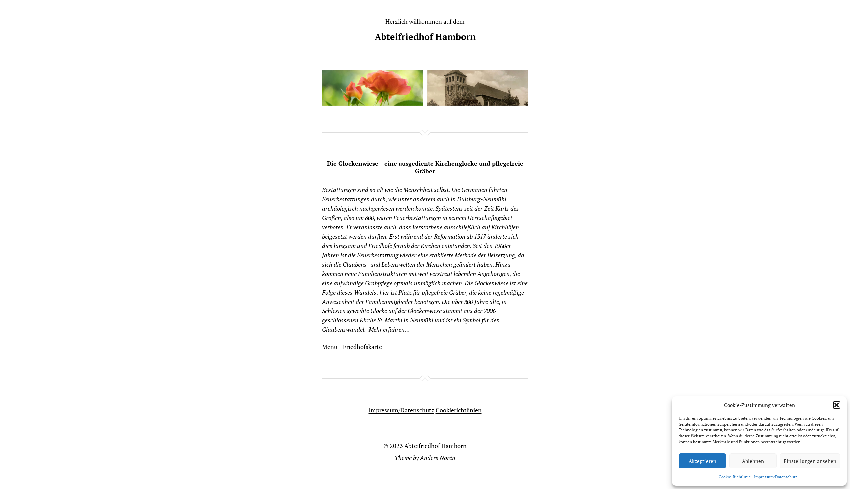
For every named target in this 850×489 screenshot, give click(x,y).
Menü (329, 347)
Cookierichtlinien (459, 410)
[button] (836, 405)
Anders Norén (437, 458)
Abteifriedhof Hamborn (425, 37)
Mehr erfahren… (389, 329)
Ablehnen (753, 461)
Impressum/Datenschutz (775, 476)
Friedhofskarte (362, 347)
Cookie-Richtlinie (735, 476)
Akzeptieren (702, 461)
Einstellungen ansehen (810, 461)
